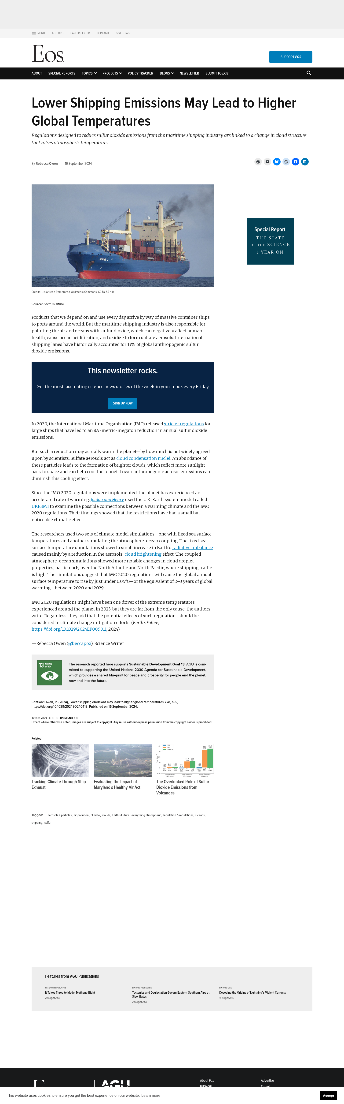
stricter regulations (184, 424)
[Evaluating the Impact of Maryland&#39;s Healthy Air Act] (122, 760)
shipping (37, 823)
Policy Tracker (140, 73)
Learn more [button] (150, 1095)
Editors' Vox (225, 988)
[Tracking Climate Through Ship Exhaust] (60, 760)
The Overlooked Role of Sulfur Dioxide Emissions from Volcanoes (182, 787)
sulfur (47, 823)
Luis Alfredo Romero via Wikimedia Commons (68, 292)
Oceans (200, 815)
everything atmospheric (146, 815)
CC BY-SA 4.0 (106, 292)
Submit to (217, 73)
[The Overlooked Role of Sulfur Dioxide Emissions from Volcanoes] (185, 760)
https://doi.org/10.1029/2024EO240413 (60, 706)
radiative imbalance (192, 547)
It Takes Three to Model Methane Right (70, 993)
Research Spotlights (55, 988)
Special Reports (61, 73)
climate (95, 815)
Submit (266, 1086)
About (37, 73)
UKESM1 (40, 506)
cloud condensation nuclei (143, 458)
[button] (123, 387)
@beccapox (79, 643)
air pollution (81, 815)
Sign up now (123, 403)
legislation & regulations (178, 815)
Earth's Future (120, 815)
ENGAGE (206, 1086)
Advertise (267, 1080)
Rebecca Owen (47, 163)
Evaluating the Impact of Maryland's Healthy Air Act (117, 784)
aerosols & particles (60, 815)
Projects (110, 73)
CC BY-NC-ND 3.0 (66, 718)
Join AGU (103, 33)
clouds (106, 815)
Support (291, 57)
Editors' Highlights (142, 988)
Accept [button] (328, 1095)
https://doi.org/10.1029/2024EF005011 (69, 629)
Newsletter (189, 73)
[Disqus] (123, 898)
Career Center (80, 33)
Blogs (165, 73)
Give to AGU (124, 33)
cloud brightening (142, 554)
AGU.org (57, 33)
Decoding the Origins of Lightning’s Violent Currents (252, 993)
